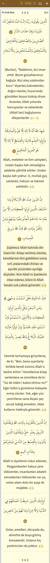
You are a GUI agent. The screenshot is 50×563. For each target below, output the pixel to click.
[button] (3, 3)
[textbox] (28, 3)
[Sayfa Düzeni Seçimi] (40, 3)
